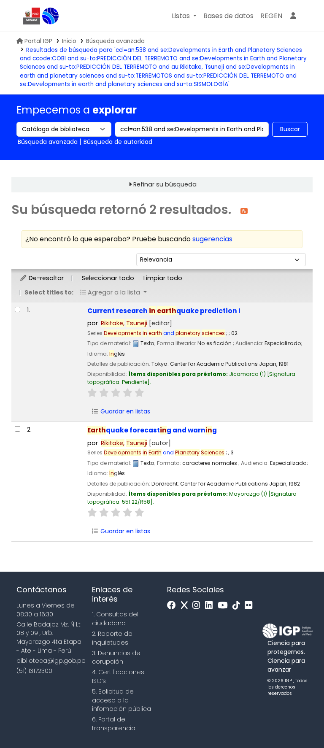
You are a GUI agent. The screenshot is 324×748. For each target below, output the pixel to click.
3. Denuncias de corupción (116, 657)
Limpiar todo (162, 278)
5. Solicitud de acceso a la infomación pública (121, 700)
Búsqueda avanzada (115, 41)
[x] (186, 605)
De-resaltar (45, 278)
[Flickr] (250, 605)
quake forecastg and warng (152, 430)
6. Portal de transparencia (113, 723)
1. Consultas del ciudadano (115, 618)
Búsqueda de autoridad (118, 142)
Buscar (290, 129)
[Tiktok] (238, 605)
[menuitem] (271, 16)
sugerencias (212, 239)
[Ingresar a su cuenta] (293, 16)
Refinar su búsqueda (165, 184)
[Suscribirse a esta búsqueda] (244, 210)
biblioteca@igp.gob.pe (51, 660)
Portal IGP (38, 41)
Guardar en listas (124, 411)
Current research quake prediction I (163, 310)
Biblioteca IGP (50, 16)
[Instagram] (198, 605)
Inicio (69, 41)
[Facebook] (173, 605)
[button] (184, 16)
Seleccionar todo (108, 278)
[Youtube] (225, 605)
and (164, 333)
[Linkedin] (211, 605)
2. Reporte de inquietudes (112, 638)
